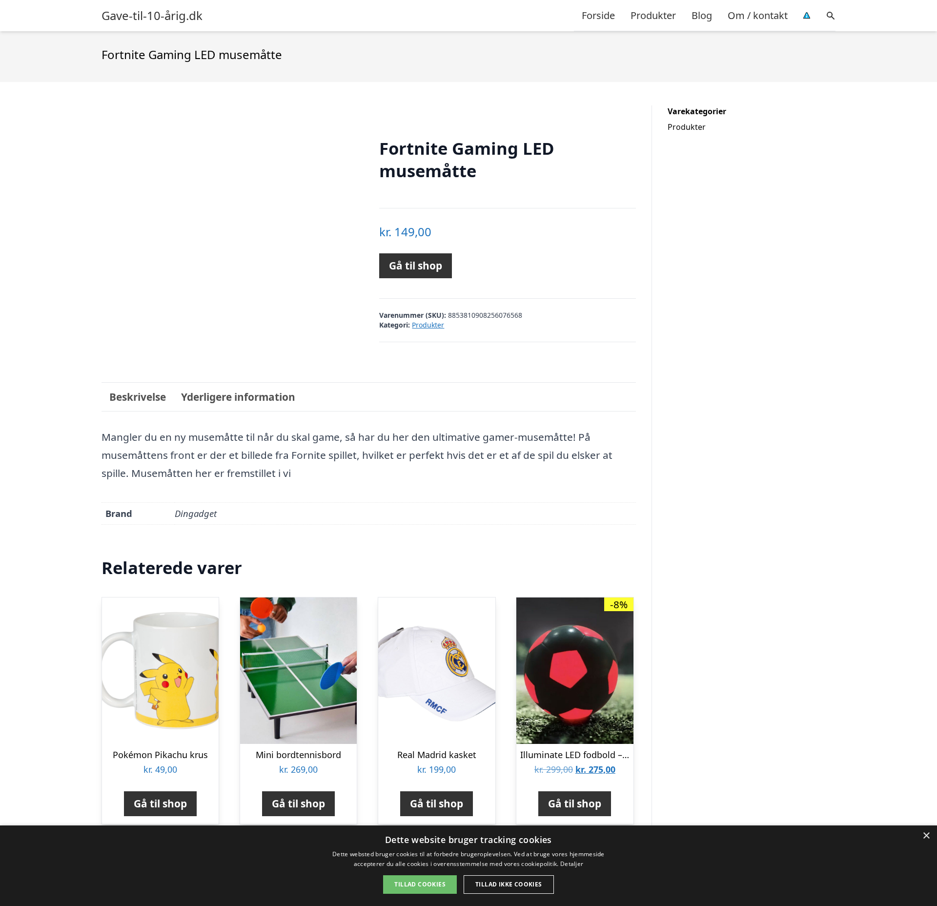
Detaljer (571, 864)
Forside (598, 15)
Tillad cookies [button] (420, 884)
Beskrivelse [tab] (137, 397)
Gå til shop (415, 265)
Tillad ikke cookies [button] (508, 884)
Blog (702, 15)
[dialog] (468, 865)
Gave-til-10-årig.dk (152, 15)
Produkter (653, 15)
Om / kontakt (758, 15)
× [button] (926, 836)
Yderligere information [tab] (238, 397)
